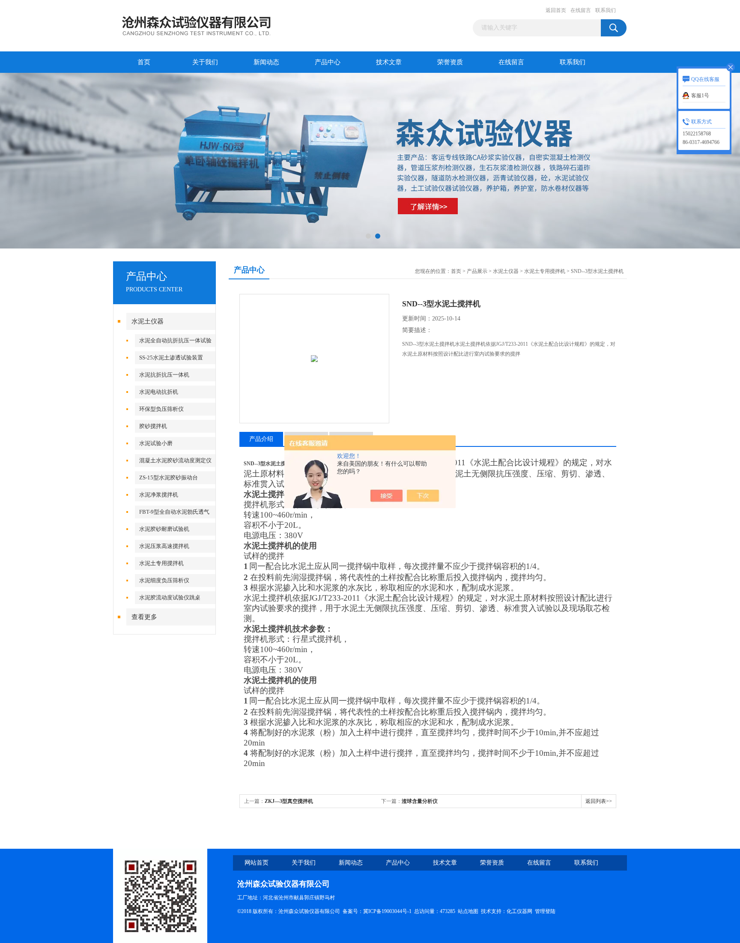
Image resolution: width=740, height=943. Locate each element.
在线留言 (580, 10)
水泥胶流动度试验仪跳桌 (169, 597)
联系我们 (605, 10)
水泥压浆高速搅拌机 (164, 546)
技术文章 (389, 62)
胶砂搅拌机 (153, 426)
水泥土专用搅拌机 (161, 563)
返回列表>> (598, 801)
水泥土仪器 (147, 321)
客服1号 (700, 96)
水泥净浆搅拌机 (158, 494)
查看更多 (144, 617)
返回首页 (556, 10)
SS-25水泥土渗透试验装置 (171, 357)
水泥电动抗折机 (158, 392)
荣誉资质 (450, 62)
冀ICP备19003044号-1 (387, 911)
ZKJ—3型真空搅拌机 (289, 801)
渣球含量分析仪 (420, 801)
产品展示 (477, 271)
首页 (143, 62)
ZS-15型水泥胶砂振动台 (168, 477)
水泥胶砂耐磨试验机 (164, 529)
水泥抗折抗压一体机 (164, 374)
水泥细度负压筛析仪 (164, 580)
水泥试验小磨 (156, 443)
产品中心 (327, 62)
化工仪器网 (519, 911)
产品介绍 (261, 439)
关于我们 (205, 62)
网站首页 (257, 862)
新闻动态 (266, 62)
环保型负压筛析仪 (161, 409)
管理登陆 (545, 911)
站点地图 (468, 911)
